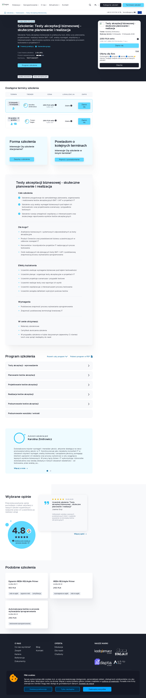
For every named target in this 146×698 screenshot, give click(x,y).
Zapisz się (119, 45)
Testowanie (20, 13)
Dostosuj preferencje (38, 689)
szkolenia (10, 13)
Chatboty (59, 654)
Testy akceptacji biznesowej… (36, 13)
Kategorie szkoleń (110, 5)
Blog (38, 647)
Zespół (18, 651)
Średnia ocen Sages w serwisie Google (22, 542)
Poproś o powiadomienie (69, 159)
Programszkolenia (29, 65)
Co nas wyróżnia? (23, 647)
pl (96, 5)
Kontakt (65, 5)
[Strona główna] (5, 13)
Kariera (18, 654)
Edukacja (59, 647)
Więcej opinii (79, 534)
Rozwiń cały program (56, 356)
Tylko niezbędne (67, 689)
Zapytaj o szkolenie (22, 159)
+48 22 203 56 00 (113, 12)
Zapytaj (119, 65)
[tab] (47, 471)
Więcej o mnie (19, 468)
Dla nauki (59, 651)
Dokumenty (20, 661)
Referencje (20, 658)
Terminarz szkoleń (133, 5)
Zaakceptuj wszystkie (97, 689)
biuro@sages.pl (128, 12)
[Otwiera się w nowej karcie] (29, 530)
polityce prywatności (110, 681)
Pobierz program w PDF (80, 356)
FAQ (137, 51)
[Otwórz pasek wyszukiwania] (90, 5)
